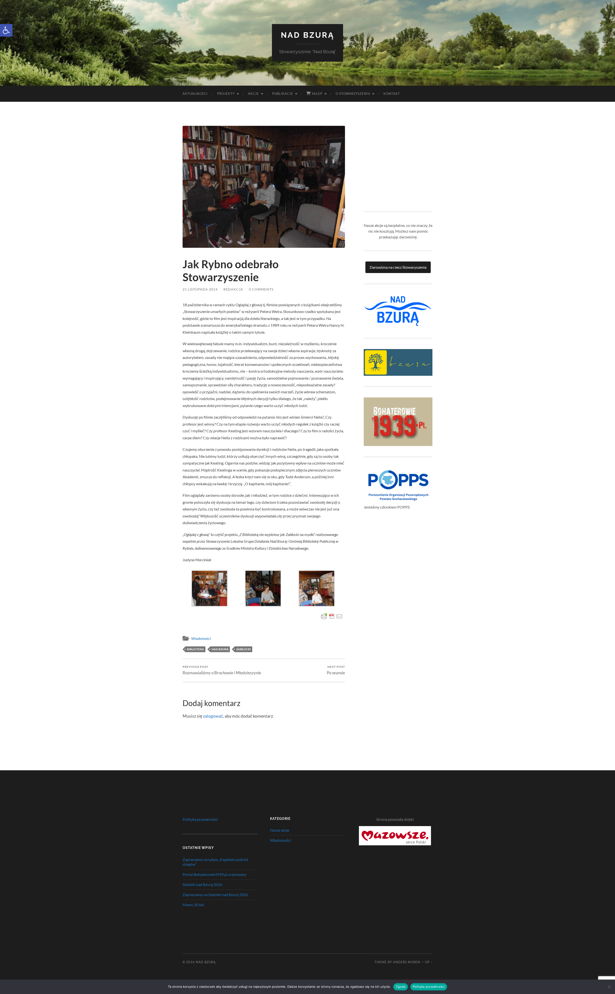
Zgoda (400, 986)
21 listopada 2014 (200, 289)
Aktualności (195, 94)
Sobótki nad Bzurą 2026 (202, 884)
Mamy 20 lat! (193, 904)
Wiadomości (201, 638)
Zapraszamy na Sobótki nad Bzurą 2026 (215, 894)
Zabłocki (243, 649)
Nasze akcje (279, 830)
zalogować (213, 716)
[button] (6, 30)
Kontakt (391, 94)
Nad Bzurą (307, 35)
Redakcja (233, 289)
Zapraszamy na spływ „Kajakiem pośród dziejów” (215, 862)
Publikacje (282, 94)
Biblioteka (195, 649)
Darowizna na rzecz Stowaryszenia (398, 267)
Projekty (226, 94)
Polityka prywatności (200, 819)
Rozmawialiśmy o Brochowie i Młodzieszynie (222, 670)
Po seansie (336, 670)
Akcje (253, 94)
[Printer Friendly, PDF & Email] (332, 616)
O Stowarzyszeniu (353, 94)
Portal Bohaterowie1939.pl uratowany (214, 874)
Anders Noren (406, 962)
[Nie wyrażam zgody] (609, 986)
